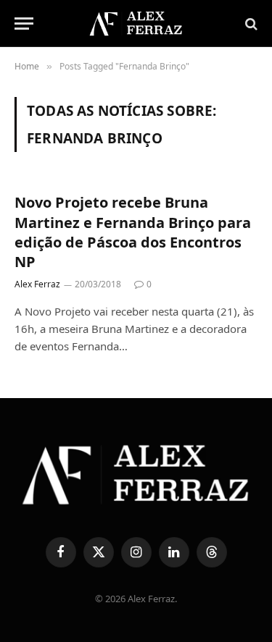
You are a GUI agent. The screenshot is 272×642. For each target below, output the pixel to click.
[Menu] (24, 23)
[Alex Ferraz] (135, 23)
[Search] (249, 23)
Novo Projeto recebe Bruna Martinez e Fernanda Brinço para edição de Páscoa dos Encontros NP (133, 232)
